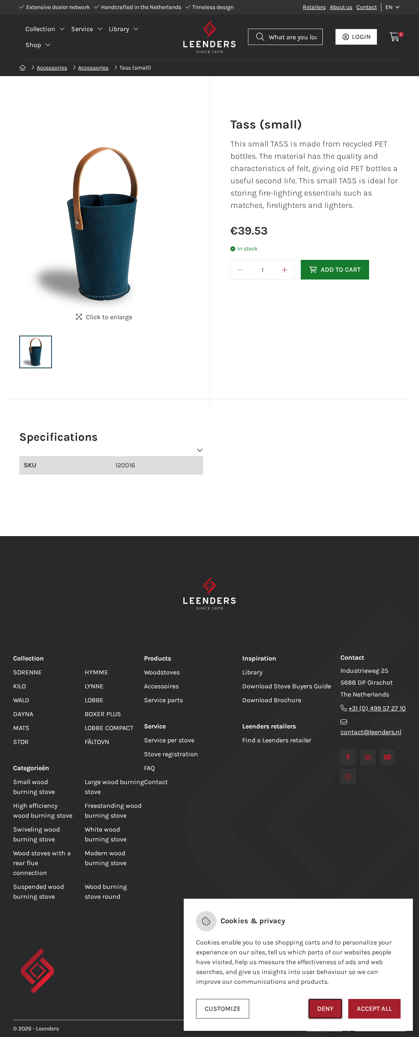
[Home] (23, 67)
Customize (223, 1008)
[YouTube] (387, 757)
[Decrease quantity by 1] (240, 269)
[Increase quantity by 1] (284, 269)
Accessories (52, 67)
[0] (395, 36)
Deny (325, 1008)
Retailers (314, 7)
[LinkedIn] (368, 757)
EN (389, 7)
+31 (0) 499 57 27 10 (377, 708)
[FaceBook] (348, 757)
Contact (366, 7)
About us (341, 7)
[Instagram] (348, 777)
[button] (35, 352)
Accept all (374, 1008)
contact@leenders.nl (370, 732)
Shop (33, 45)
